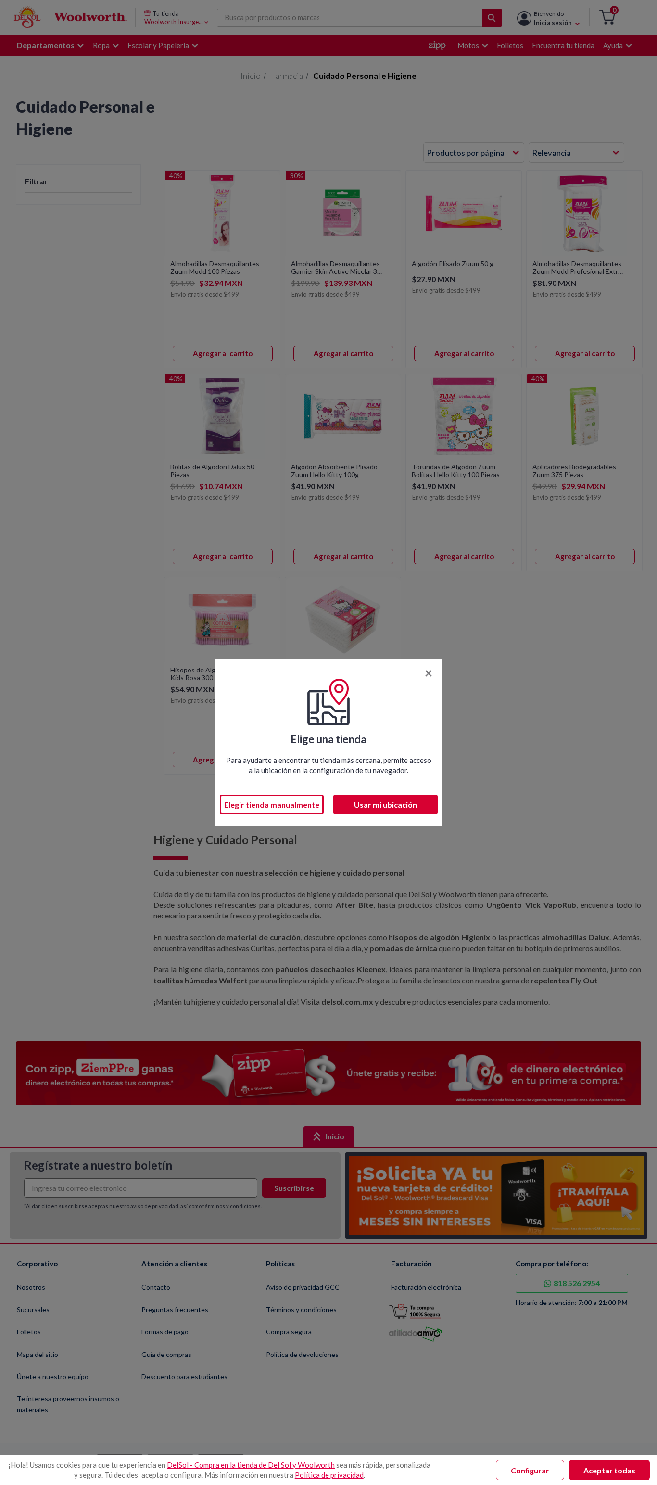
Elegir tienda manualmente (271, 804)
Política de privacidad (329, 1475)
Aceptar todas (609, 1470)
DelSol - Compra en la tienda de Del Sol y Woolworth (251, 1464)
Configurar (530, 1470)
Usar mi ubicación (385, 804)
